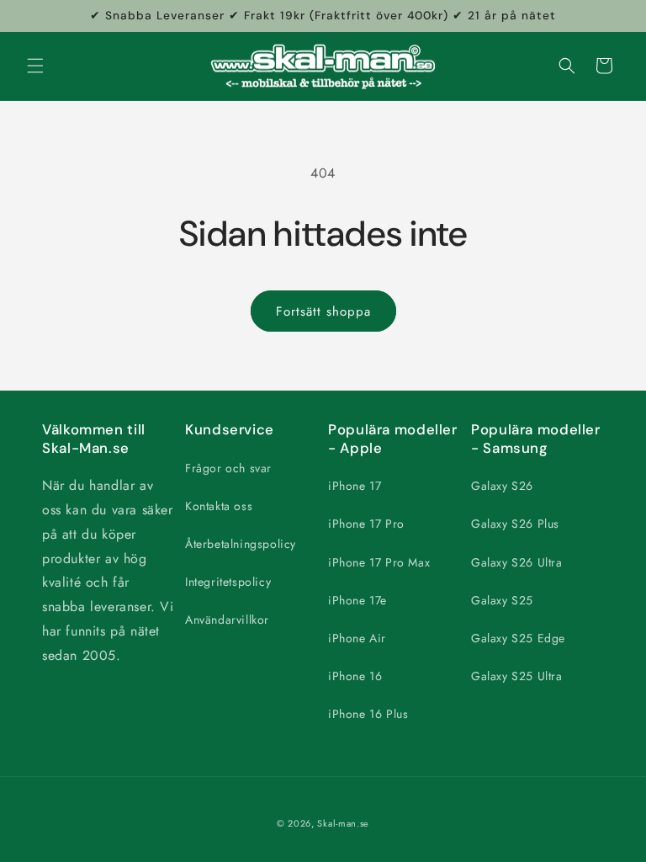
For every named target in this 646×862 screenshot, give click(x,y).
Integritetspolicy (228, 581)
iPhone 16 (355, 676)
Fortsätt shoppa (323, 311)
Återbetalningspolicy (240, 543)
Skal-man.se (343, 823)
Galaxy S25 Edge (518, 638)
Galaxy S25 (502, 600)
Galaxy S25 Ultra (517, 676)
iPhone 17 (354, 485)
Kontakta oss (218, 506)
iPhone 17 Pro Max (379, 562)
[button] (35, 65)
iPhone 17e (357, 600)
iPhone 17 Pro (366, 523)
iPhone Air (357, 638)
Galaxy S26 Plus (515, 523)
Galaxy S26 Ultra (517, 562)
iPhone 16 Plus (368, 713)
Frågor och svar (228, 468)
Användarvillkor (227, 619)
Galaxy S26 (502, 485)
